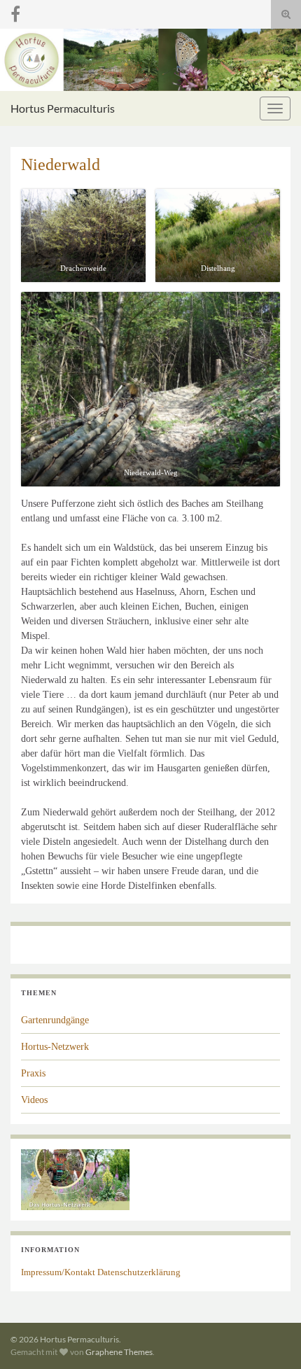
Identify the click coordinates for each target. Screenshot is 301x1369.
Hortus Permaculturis (62, 108)
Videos (34, 1100)
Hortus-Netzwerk (55, 1046)
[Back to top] (269, 1337)
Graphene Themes (119, 1352)
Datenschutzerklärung (139, 1272)
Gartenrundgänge (55, 1020)
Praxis (33, 1073)
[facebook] (15, 11)
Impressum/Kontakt (58, 1272)
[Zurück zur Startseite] (150, 60)
